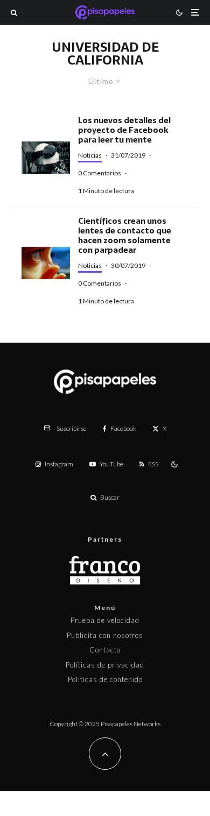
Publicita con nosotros (105, 635)
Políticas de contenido (105, 679)
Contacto (105, 649)
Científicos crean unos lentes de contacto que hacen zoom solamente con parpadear (124, 235)
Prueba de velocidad (105, 620)
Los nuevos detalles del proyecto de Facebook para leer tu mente (124, 130)
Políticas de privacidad (105, 665)
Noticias (90, 155)
